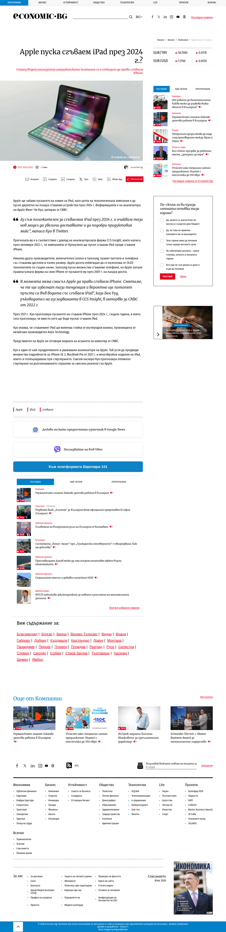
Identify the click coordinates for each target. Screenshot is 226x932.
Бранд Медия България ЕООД (42, 892)
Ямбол (37, 659)
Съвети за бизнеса (80, 791)
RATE (190, 800)
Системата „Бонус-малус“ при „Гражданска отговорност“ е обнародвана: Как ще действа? (86, 545)
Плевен (61, 647)
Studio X (124, 926)
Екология (107, 818)
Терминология (23, 839)
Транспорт (21, 809)
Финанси (53, 809)
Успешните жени (197, 818)
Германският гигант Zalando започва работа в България (72, 492)
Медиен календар (73, 905)
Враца (121, 634)
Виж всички (206, 697)
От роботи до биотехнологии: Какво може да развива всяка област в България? (191, 103)
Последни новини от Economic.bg (193, 181)
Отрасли (52, 795)
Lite (155, 2)
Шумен (22, 659)
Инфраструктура (25, 800)
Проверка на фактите (109, 876)
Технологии (127, 2)
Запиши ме (207, 765)
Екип (33, 881)
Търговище (100, 653)
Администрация (110, 823)
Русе (110, 647)
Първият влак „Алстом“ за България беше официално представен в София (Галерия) (82, 511)
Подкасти (193, 795)
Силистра (126, 647)
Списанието (22, 848)
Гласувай (168, 276)
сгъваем (47, 409)
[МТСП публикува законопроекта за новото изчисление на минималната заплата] (24, 597)
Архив (183, 276)
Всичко (212, 2)
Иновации (53, 800)
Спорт (165, 814)
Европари (21, 795)
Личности (167, 805)
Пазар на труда (24, 823)
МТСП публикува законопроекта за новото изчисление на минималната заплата (82, 596)
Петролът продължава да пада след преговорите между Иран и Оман (192, 137)
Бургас (46, 634)
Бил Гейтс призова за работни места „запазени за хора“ (191, 152)
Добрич (40, 640)
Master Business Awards (200, 809)
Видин (107, 634)
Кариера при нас (73, 890)
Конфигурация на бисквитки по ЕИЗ (107, 899)
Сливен (23, 653)
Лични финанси (181, 325)
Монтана (114, 640)
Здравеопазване (110, 809)
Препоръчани (119, 481)
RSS (77, 765)
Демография (108, 800)
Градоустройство (111, 814)
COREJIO (192, 805)
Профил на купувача (41, 897)
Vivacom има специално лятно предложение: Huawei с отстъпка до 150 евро (191, 171)
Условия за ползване (109, 890)
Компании (183, 40)
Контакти (35, 885)
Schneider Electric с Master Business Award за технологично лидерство (189, 737)
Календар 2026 (195, 791)
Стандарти (76, 795)
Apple (19, 409)
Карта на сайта (106, 881)
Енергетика (22, 805)
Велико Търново (84, 634)
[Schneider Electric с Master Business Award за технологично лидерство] (192, 718)
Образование (109, 805)
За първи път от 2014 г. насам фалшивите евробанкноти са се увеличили (183, 333)
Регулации (53, 818)
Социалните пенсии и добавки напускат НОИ (64, 577)
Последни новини (202, 17)
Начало (160, 40)
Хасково (120, 653)
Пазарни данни (24, 853)
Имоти (51, 814)
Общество (99, 2)
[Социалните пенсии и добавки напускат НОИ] (24, 580)
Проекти (183, 2)
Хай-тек (136, 809)
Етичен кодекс (106, 885)
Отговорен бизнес (80, 800)
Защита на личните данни (78, 876)
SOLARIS (192, 823)
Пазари (52, 805)
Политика (107, 791)
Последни (35, 481)
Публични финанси (26, 791)
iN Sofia (192, 814)
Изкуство (167, 809)
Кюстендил (80, 640)
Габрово (23, 640)
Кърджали (58, 640)
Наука (165, 791)
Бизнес (42, 2)
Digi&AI (135, 791)
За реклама (37, 876)
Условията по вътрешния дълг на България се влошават (72, 526)
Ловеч (98, 640)
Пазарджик (26, 647)
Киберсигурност (140, 805)
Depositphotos (121, 929)
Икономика (14, 2)
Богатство (167, 800)
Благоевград (27, 634)
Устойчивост (70, 2)
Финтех (135, 814)
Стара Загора (76, 653)
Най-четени (76, 481)
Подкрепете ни (72, 897)
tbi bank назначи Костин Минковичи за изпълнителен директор (138, 737)
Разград (96, 647)
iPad (32, 409)
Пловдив (78, 647)
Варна (61, 634)
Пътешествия (169, 795)
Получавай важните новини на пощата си (171, 763)
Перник (44, 647)
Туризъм (20, 818)
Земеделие (22, 814)
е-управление (139, 800)
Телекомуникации (141, 795)
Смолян (39, 653)
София (55, 653)
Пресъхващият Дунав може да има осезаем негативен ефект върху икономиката (78, 562)
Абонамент (70, 881)
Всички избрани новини (124, 607)
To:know (20, 843)
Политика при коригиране (78, 885)
